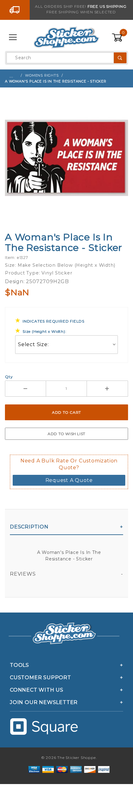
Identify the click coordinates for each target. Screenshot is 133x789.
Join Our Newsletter (44, 702)
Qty (9, 376)
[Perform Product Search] (120, 57)
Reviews (23, 574)
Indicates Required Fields (53, 321)
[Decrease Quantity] (25, 389)
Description (29, 527)
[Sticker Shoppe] (66, 37)
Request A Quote (69, 480)
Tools (19, 665)
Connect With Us (36, 690)
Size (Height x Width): (44, 331)
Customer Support (40, 677)
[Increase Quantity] (107, 389)
